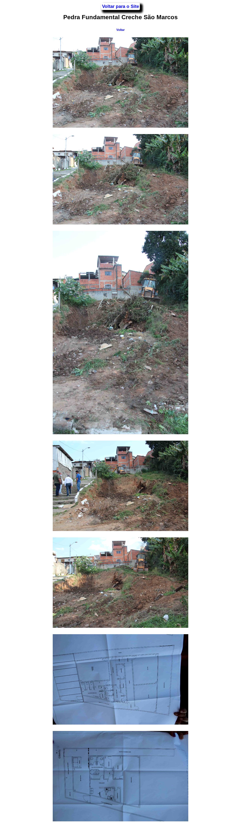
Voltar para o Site (120, 6)
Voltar (120, 29)
